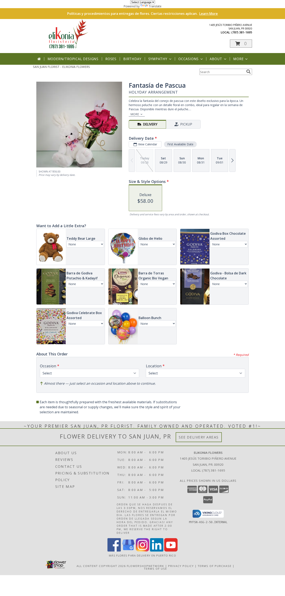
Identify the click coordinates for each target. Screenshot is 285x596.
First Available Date (180, 144)
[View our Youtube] (171, 550)
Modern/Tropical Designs (73, 59)
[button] (241, 43)
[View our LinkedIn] (156, 550)
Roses (110, 59)
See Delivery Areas (199, 437)
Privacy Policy (181, 566)
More (238, 59)
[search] (248, 71)
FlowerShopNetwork (145, 566)
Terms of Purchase (215, 566)
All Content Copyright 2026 (101, 566)
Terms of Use (155, 569)
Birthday (132, 59)
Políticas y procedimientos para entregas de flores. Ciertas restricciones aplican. (142, 13)
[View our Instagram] (142, 550)
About (216, 59)
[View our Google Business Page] (128, 550)
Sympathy (157, 59)
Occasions (188, 59)
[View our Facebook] (114, 550)
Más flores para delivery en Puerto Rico (142, 555)
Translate (155, 6)
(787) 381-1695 (241, 32)
